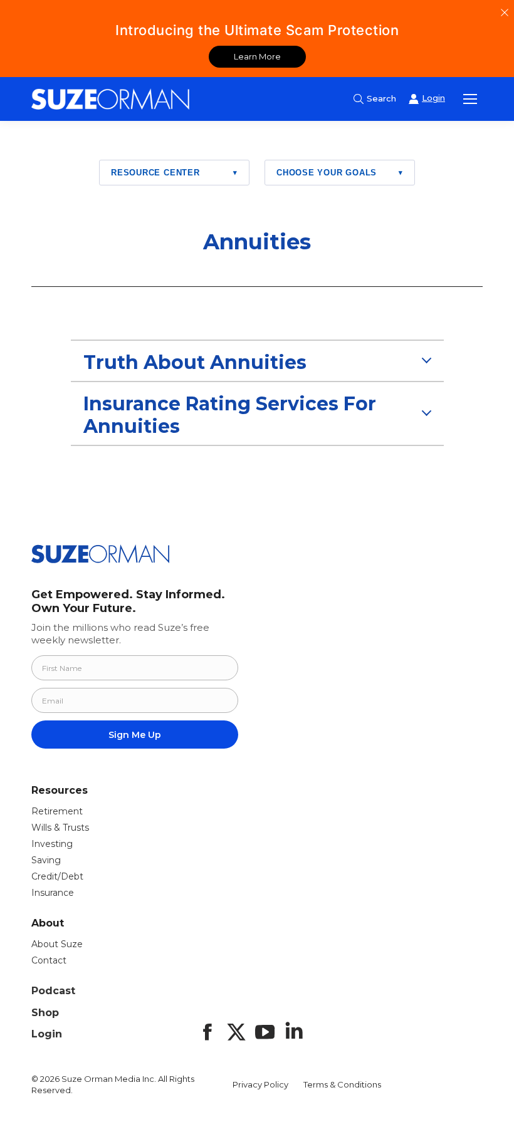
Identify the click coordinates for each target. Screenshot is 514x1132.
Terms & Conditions (342, 1084)
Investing (52, 843)
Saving (46, 860)
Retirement (57, 811)
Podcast (53, 991)
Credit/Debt (57, 876)
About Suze (57, 944)
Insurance (52, 892)
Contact (48, 960)
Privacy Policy (260, 1084)
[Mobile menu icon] (470, 99)
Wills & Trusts (60, 827)
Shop (45, 1013)
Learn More (257, 56)
